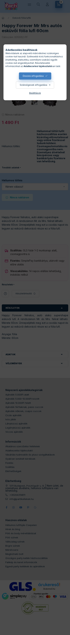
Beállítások (35, 93)
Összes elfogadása (33, 76)
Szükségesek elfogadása (33, 85)
